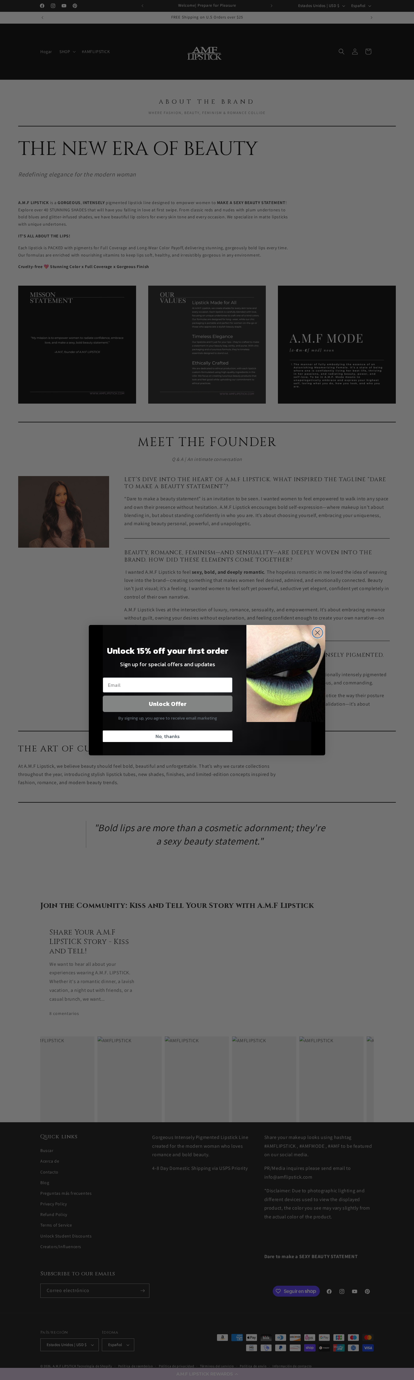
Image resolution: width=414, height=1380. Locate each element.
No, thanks (167, 736)
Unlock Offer (168, 703)
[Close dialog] (317, 632)
